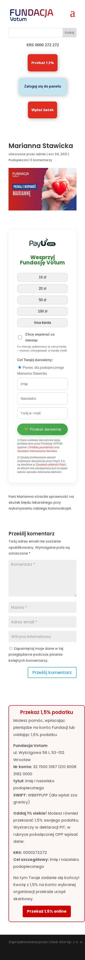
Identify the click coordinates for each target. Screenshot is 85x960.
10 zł (42, 277)
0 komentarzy (41, 160)
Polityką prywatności (41, 447)
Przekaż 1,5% (42, 62)
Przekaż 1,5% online (46, 911)
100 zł (42, 311)
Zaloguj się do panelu (42, 86)
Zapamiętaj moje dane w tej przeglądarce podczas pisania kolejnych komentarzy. (35, 654)
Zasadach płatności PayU (51, 464)
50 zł (42, 300)
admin (41, 154)
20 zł (42, 288)
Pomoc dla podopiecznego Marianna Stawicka (40, 370)
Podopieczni (18, 160)
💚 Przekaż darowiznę (42, 429)
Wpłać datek (42, 109)
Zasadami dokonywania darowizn (37, 451)
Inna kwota (42, 322)
